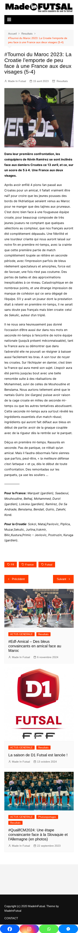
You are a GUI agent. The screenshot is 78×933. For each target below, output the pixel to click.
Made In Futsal (17, 81)
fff (12, 564)
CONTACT (11, 918)
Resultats (62, 81)
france (29, 564)
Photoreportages (47, 817)
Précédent (18, 579)
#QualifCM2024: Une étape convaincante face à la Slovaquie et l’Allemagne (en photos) (38, 834)
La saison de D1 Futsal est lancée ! (38, 755)
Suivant (61, 579)
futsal (48, 564)
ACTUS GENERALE (21, 634)
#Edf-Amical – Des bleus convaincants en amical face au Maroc (34, 646)
